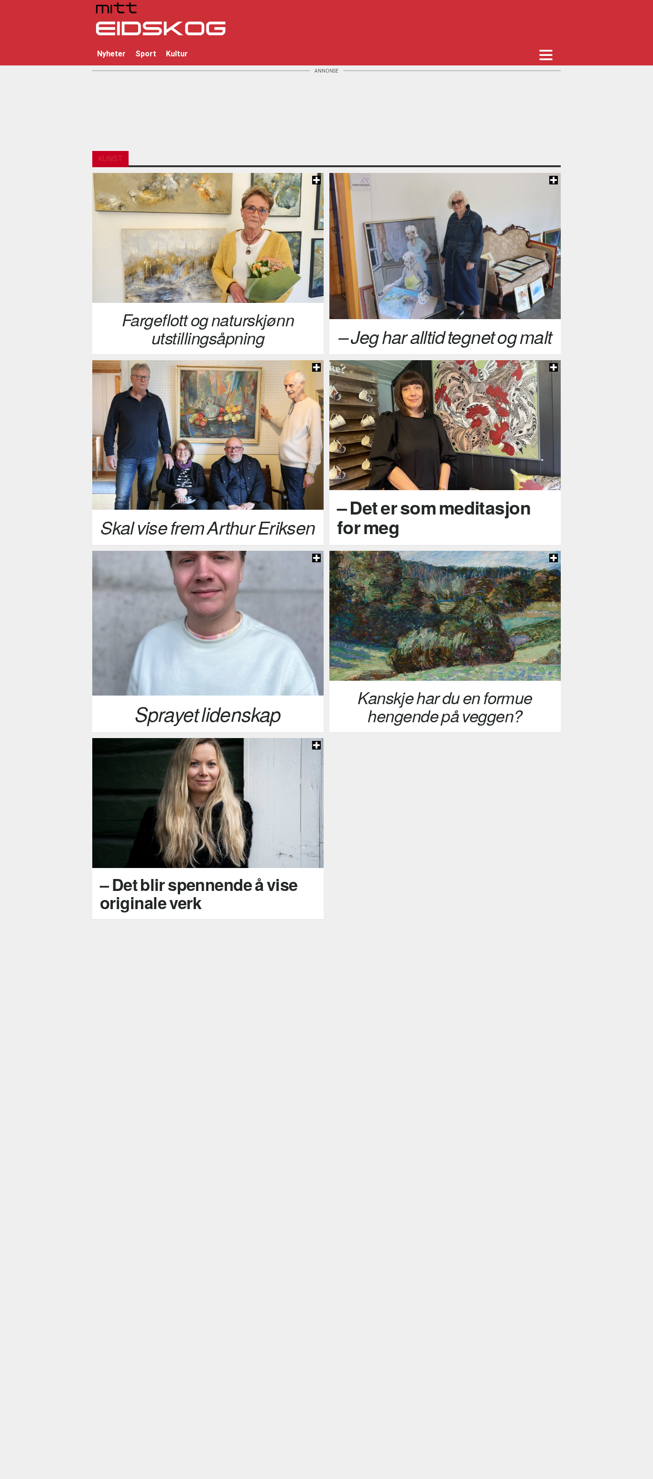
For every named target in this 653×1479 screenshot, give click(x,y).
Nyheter (111, 53)
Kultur (177, 53)
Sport (145, 53)
